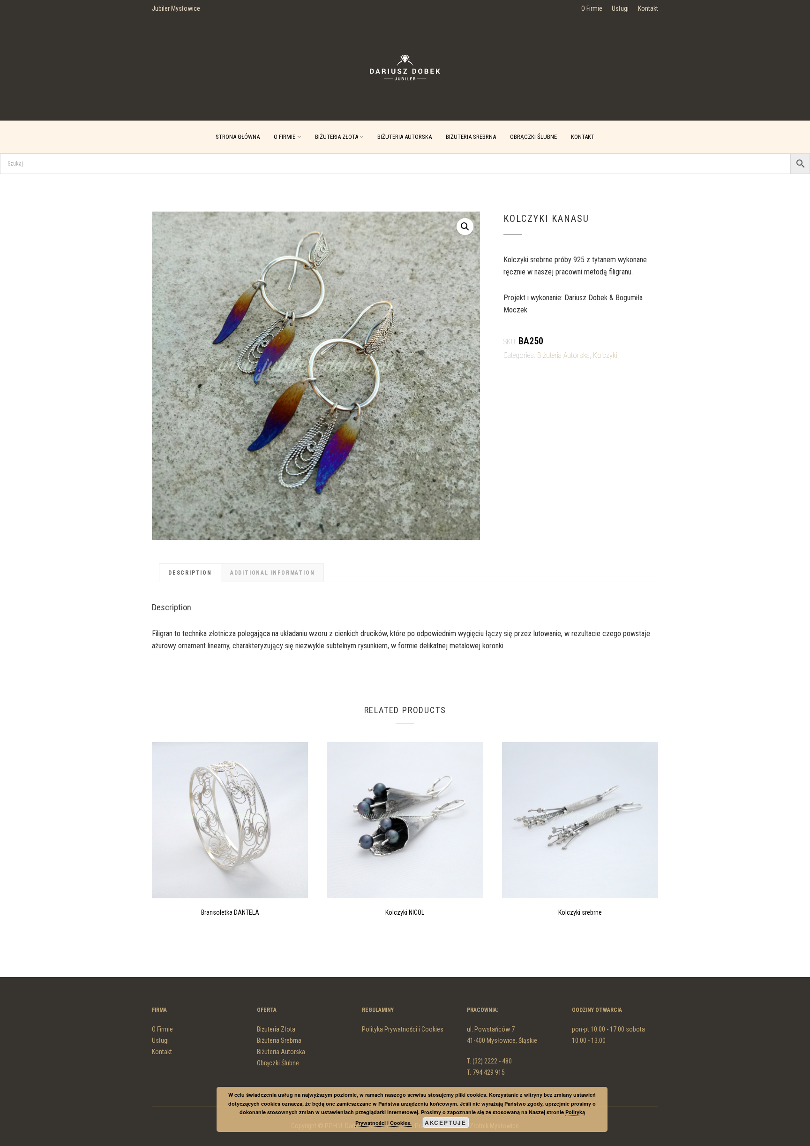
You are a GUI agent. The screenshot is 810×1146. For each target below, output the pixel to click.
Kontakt (648, 8)
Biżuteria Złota (336, 136)
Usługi (620, 8)
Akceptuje (445, 1122)
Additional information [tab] (272, 572)
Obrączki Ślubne (533, 136)
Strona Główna (238, 136)
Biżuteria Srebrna (471, 136)
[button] (465, 226)
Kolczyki (605, 355)
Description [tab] (190, 572)
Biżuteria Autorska (404, 136)
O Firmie (591, 8)
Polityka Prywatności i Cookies (402, 1029)
